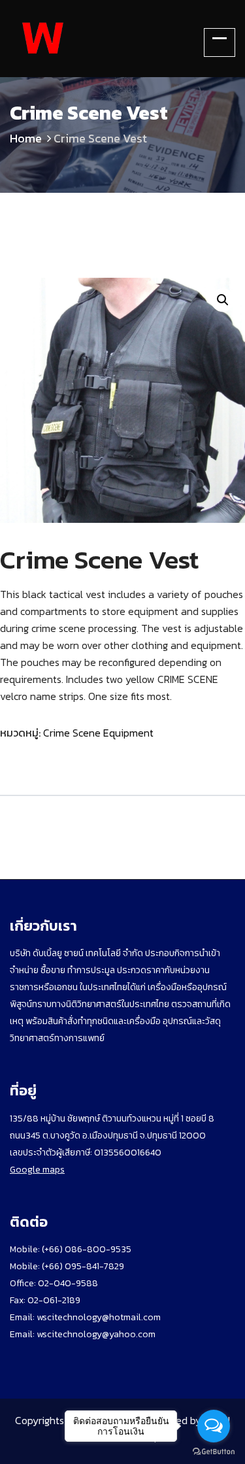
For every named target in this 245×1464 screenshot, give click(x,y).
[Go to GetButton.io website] (214, 1451)
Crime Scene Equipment (98, 732)
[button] (223, 300)
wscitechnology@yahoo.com (95, 1334)
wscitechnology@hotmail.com (99, 1317)
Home (26, 138)
